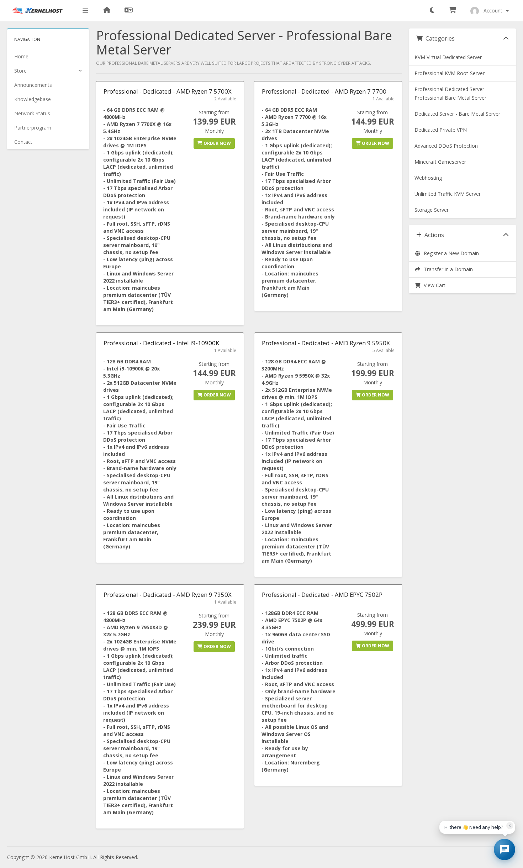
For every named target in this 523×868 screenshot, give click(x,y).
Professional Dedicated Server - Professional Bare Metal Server (450, 93)
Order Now (216, 143)
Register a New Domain (450, 253)
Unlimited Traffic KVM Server (447, 193)
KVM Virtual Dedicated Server (448, 57)
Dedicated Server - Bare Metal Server (457, 113)
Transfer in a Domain (447, 269)
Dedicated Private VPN (440, 129)
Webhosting (428, 177)
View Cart (433, 285)
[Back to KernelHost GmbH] (106, 10)
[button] (432, 10)
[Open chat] (504, 849)
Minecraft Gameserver (440, 161)
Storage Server (431, 209)
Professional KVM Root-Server (449, 73)
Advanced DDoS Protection (446, 145)
